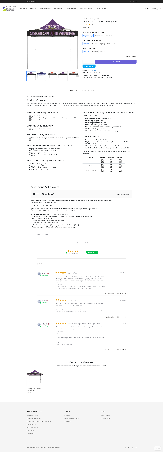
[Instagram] (136, 1)
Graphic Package (88, 36)
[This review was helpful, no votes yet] (120, 293)
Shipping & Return (88, 90)
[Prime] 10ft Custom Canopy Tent (33, 389)
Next (77, 76)
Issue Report (30, 433)
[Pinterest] (133, 1)
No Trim (102, 51)
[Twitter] (130, 1)
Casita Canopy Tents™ (94, 19)
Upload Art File (31, 424)
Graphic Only (99, 36)
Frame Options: (92, 40)
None (114, 44)
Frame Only (108, 36)
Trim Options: (91, 48)
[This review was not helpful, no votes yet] (123, 293)
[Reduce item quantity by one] (84, 62)
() (155, 8)
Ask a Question (124, 194)
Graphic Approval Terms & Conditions (38, 421)
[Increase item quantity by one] (92, 62)
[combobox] (44, 263)
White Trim (86, 51)
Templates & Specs (32, 415)
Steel (108, 44)
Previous (27, 76)
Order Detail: (93, 32)
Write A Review (92, 252)
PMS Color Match (32, 427)
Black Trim (95, 51)
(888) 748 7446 (31, 1)
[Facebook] (128, 1)
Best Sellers (85, 19)
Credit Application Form (71, 418)
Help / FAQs (30, 430)
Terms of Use (105, 415)
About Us (67, 415)
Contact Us (67, 421)
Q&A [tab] (46, 234)
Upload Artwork (89, 66)
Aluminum (86, 44)
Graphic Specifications (33, 418)
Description (73, 90)
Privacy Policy (105, 418)
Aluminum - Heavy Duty (98, 44)
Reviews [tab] (40, 234)
